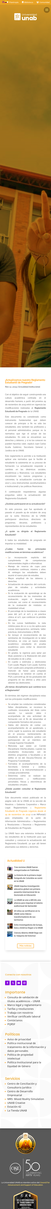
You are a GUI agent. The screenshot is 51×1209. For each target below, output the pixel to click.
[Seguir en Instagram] (24, 983)
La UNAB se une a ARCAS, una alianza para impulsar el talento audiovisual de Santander (28, 903)
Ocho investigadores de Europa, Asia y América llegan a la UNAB (28, 926)
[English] (3, 2)
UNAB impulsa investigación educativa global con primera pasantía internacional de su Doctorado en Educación (27, 890)
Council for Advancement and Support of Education (29, 1183)
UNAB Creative (16, 1102)
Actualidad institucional (29, 387)
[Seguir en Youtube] (18, 983)
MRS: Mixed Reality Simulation (25, 1099)
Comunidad (45, 2)
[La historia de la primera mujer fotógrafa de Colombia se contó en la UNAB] (10, 876)
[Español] (6, 2)
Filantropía (13, 2)
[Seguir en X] (13, 983)
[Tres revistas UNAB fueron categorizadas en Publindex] (10, 868)
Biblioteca (28, 2)
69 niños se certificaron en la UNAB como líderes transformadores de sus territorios (27, 915)
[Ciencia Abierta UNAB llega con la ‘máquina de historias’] (10, 934)
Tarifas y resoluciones (20, 1008)
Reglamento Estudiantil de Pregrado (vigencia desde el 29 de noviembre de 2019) (25, 811)
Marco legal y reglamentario (24, 1005)
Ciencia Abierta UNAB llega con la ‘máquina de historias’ (28, 934)
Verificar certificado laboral (23, 1016)
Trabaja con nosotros (20, 1012)
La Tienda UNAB (17, 1110)
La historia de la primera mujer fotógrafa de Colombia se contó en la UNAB (28, 878)
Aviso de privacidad (19, 1039)
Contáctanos (15, 1020)
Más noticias (25, 945)
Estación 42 (14, 1106)
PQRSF (11, 1024)
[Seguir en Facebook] (7, 983)
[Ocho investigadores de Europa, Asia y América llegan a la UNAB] (10, 926)
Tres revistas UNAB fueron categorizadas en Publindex (26, 868)
